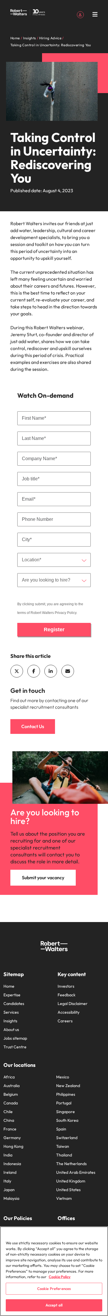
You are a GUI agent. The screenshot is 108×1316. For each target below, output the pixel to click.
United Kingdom (70, 1181)
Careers (65, 1020)
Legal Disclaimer (73, 1003)
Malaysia (11, 1198)
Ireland (9, 1172)
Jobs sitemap (15, 1038)
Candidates (13, 1003)
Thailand (64, 1155)
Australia (11, 1085)
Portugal (63, 1103)
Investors (66, 986)
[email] (67, 671)
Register (54, 629)
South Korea (67, 1120)
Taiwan (62, 1146)
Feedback (66, 994)
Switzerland (66, 1137)
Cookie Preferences (54, 1288)
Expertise (11, 994)
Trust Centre (14, 1047)
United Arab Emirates (75, 1172)
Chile (8, 1111)
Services (11, 1012)
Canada (10, 1103)
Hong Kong (13, 1146)
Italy (7, 1181)
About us (11, 1029)
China (8, 1120)
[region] (54, 1271)
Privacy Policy (65, 613)
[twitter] (16, 671)
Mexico (62, 1077)
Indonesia (12, 1163)
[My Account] (80, 14)
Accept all (54, 1305)
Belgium (10, 1094)
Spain (61, 1129)
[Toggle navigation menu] (95, 14)
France (9, 1129)
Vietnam (64, 1198)
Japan (9, 1189)
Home (8, 986)
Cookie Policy (60, 1276)
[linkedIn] (50, 671)
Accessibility (68, 1012)
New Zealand (68, 1085)
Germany (12, 1137)
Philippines (65, 1094)
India (7, 1155)
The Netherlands (71, 1163)
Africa (9, 1077)
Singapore (65, 1111)
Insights (10, 1020)
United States (68, 1189)
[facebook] (33, 671)
